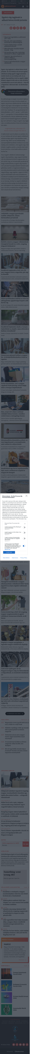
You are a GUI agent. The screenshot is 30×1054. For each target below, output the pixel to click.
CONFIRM (9, 552)
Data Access (15, 557)
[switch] (24, 527)
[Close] (27, 496)
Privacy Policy (23, 557)
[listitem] (15, 524)
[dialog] (15, 527)
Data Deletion (6, 557)
